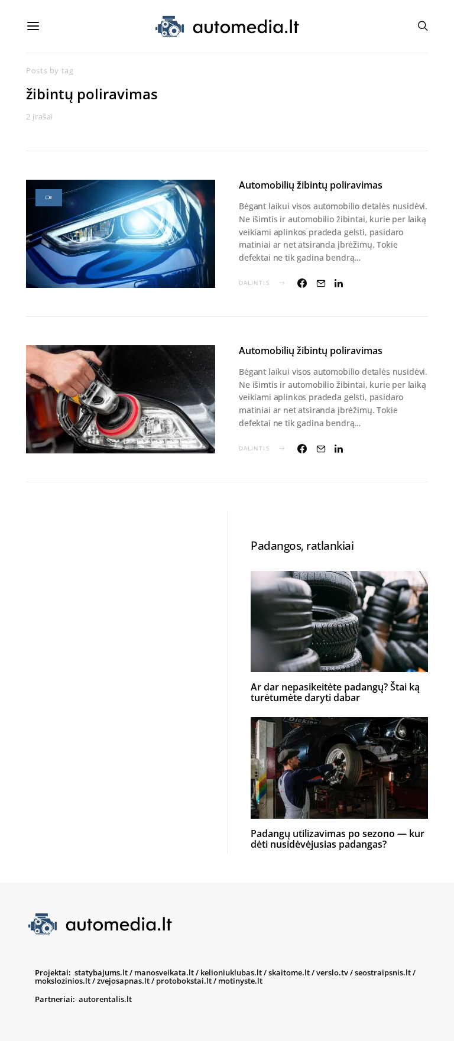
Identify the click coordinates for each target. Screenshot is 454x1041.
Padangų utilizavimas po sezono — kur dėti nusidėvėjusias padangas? (337, 839)
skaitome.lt (289, 972)
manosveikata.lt (164, 972)
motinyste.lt (240, 980)
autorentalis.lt (105, 999)
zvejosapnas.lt (123, 980)
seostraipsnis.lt (383, 972)
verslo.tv (332, 972)
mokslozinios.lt (62, 980)
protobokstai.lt (184, 980)
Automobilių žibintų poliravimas (310, 185)
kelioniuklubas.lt (231, 972)
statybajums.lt (101, 972)
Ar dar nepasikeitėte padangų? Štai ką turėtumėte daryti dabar (335, 692)
